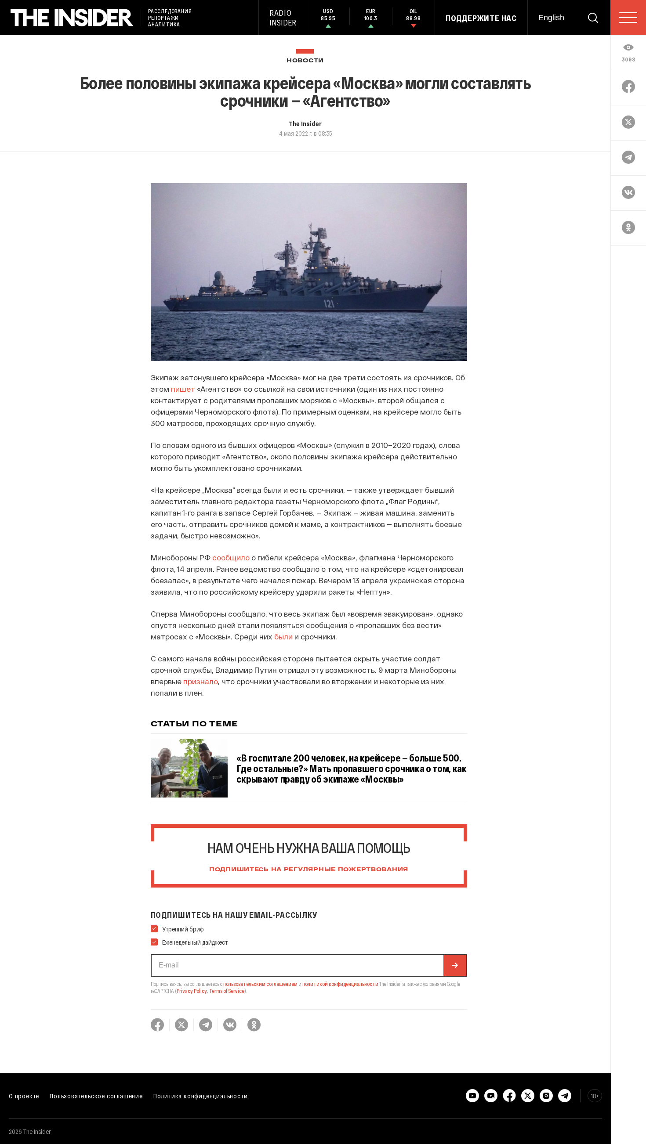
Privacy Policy (192, 991)
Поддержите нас (481, 18)
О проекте (24, 1096)
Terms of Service (226, 991)
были (283, 636)
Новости (305, 60)
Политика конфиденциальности (200, 1096)
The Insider (305, 123)
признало (200, 681)
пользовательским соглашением (260, 984)
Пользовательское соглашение (96, 1096)
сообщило (231, 557)
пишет (183, 388)
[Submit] (454, 965)
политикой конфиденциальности (340, 984)
